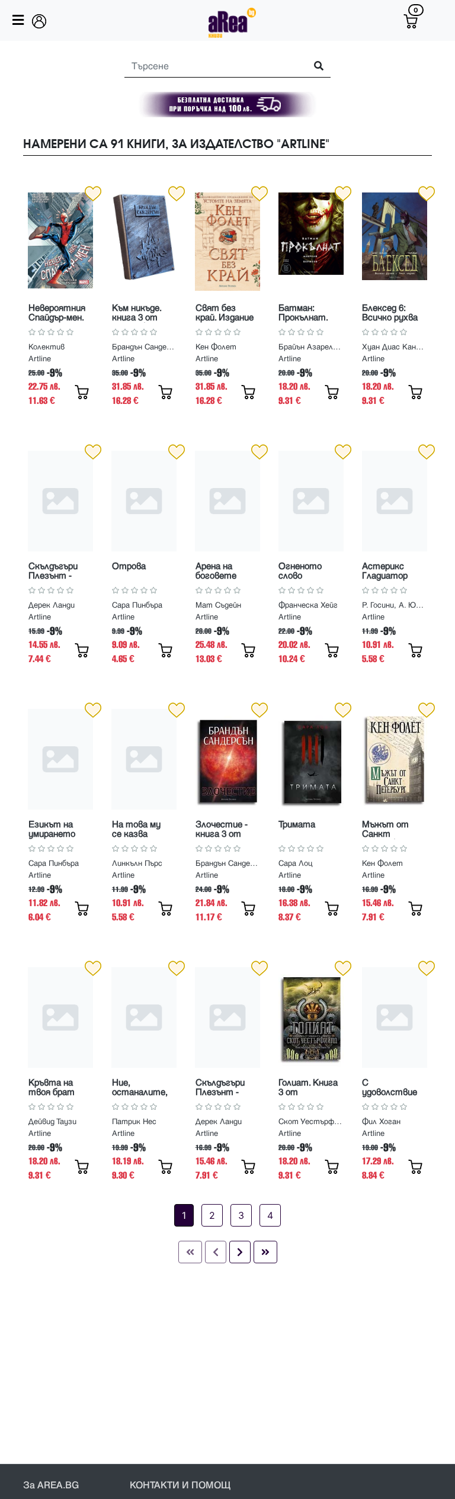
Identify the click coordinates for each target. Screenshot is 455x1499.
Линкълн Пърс (137, 863)
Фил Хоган (381, 1121)
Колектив (46, 347)
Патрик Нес (134, 1121)
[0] (410, 21)
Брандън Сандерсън (144, 347)
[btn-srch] (313, 67)
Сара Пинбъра (137, 605)
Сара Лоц (295, 863)
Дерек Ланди (51, 605)
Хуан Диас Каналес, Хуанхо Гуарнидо (394, 347)
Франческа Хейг (308, 605)
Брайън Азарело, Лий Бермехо (311, 347)
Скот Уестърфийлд (311, 1121)
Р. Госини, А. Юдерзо (394, 605)
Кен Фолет (216, 347)
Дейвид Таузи (52, 1121)
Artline (39, 359)
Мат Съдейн (218, 605)
